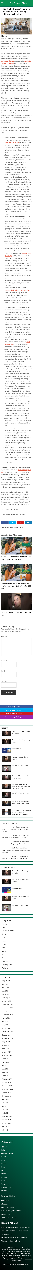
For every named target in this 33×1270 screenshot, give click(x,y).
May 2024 (5, 1045)
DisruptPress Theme (24, 1264)
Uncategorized (7, 965)
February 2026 (7, 998)
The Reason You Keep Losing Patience (14, 1231)
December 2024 (7, 1032)
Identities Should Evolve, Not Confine (14, 1238)
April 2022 (5, 1072)
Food (3, 938)
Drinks (4, 934)
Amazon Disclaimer (7, 1207)
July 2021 (5, 1103)
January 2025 (6, 1028)
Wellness (5, 968)
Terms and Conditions (9, 1218)
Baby (3, 927)
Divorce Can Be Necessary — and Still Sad (15, 1227)
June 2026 (5, 987)
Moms (4, 951)
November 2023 (7, 1055)
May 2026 (5, 991)
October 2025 (6, 1011)
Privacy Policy (6, 1214)
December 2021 (7, 1086)
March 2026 (6, 994)
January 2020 (6, 1123)
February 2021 (7, 1116)
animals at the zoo (7, 61)
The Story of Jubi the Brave (10, 1241)
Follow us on (13, 707)
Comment (5, 636)
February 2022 (7, 1079)
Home (4, 944)
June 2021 (5, 1106)
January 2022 (6, 1082)
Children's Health (8, 931)
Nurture (5, 36)
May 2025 (5, 1025)
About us (4, 1204)
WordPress (13, 1264)
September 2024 (7, 1038)
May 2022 (5, 1069)
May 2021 (5, 1110)
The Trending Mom (18, 3)
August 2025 (6, 1018)
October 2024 (6, 1035)
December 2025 (7, 1004)
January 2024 (6, 1052)
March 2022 (6, 1076)
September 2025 (7, 1015)
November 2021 (7, 1089)
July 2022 (5, 1065)
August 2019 (6, 1126)
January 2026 (6, 1001)
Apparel (4, 924)
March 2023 (6, 1059)
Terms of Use (28, 1259)
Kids (3, 948)
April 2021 (5, 1113)
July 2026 (5, 984)
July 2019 (5, 1130)
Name (4, 661)
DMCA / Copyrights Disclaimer (11, 1211)
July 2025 (5, 1021)
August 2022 (6, 1062)
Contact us (5, 1201)
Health (4, 941)
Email (3, 671)
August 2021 (6, 1099)
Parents (4, 958)
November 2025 (7, 1008)
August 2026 (6, 981)
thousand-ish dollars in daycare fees (17, 290)
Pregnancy (5, 961)
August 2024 (6, 1042)
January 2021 (6, 1120)
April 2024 (5, 1048)
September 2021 (7, 1096)
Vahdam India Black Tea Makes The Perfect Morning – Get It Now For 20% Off (16, 586)
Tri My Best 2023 (7, 1234)
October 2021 (6, 1093)
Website (4, 681)
